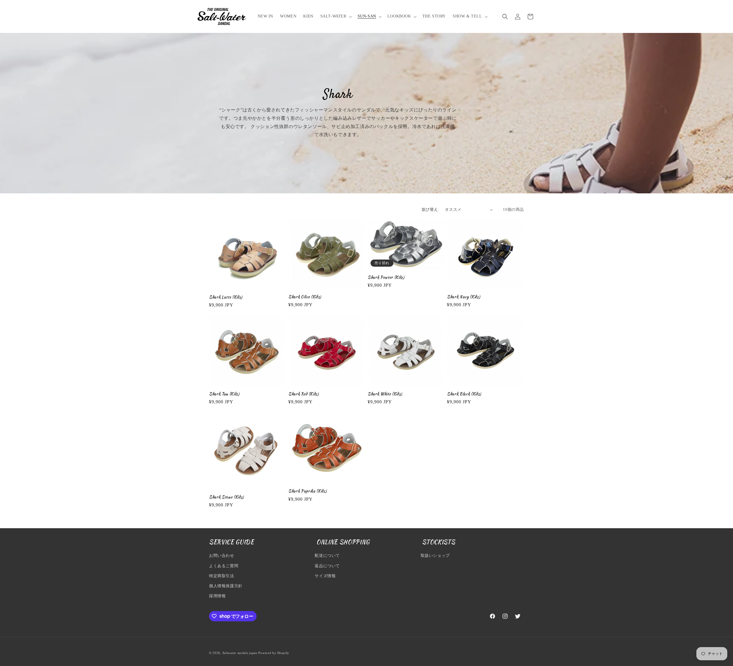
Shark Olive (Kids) (304, 296)
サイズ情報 (325, 576)
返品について (327, 566)
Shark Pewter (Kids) (386, 277)
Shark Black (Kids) (464, 393)
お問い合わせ (221, 556)
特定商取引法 (221, 576)
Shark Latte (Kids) (226, 297)
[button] (335, 16)
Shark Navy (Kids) (463, 296)
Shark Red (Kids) (303, 393)
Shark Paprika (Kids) (307, 491)
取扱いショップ (435, 556)
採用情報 (217, 596)
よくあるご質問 (223, 566)
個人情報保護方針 (226, 586)
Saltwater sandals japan (239, 653)
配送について (327, 556)
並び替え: (430, 209)
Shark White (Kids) (385, 393)
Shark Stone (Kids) (226, 497)
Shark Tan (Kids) (224, 393)
